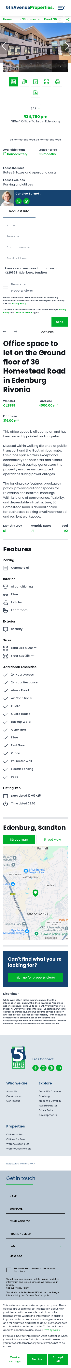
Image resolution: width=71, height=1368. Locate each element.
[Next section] (15, 332)
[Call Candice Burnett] (18, 201)
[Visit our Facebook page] (35, 1068)
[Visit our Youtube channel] (59, 1068)
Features (47, 332)
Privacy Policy (19, 303)
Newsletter (19, 284)
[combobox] (34, 1246)
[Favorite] (60, 19)
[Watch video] (35, 81)
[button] (4, 46)
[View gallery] (13, 81)
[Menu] (61, 8)
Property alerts (22, 291)
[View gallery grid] (46, 81)
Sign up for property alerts (35, 978)
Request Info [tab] (19, 211)
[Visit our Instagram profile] (51, 1068)
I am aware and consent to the (34, 1270)
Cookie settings (15, 1359)
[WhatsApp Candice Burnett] (26, 201)
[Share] (68, 19)
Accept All (58, 1359)
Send (59, 322)
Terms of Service (23, 312)
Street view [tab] (52, 839)
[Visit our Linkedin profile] (43, 1068)
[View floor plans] (24, 81)
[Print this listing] (57, 81)
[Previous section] (4, 332)
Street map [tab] (19, 839)
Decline (37, 1359)
